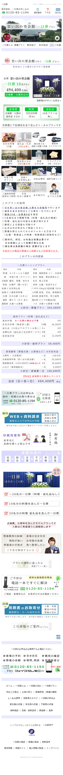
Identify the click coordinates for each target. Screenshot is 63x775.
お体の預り (27, 692)
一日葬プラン (51, 686)
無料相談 (14, 710)
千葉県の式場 (47, 704)
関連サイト (21, 748)
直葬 (51, 710)
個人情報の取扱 (36, 748)
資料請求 (46, 742)
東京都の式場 (16, 704)
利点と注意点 (12, 692)
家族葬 (42, 710)
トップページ (53, 748)
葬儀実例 (39, 692)
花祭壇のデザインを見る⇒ (49, 100)
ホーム (9, 686)
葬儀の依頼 (33, 742)
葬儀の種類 (51, 692)
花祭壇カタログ (30, 698)
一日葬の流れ (35, 686)
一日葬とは (21, 686)
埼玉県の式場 (31, 704)
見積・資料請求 (29, 710)
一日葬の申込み (48, 698)
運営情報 (8, 748)
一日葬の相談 (19, 742)
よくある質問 (14, 698)
